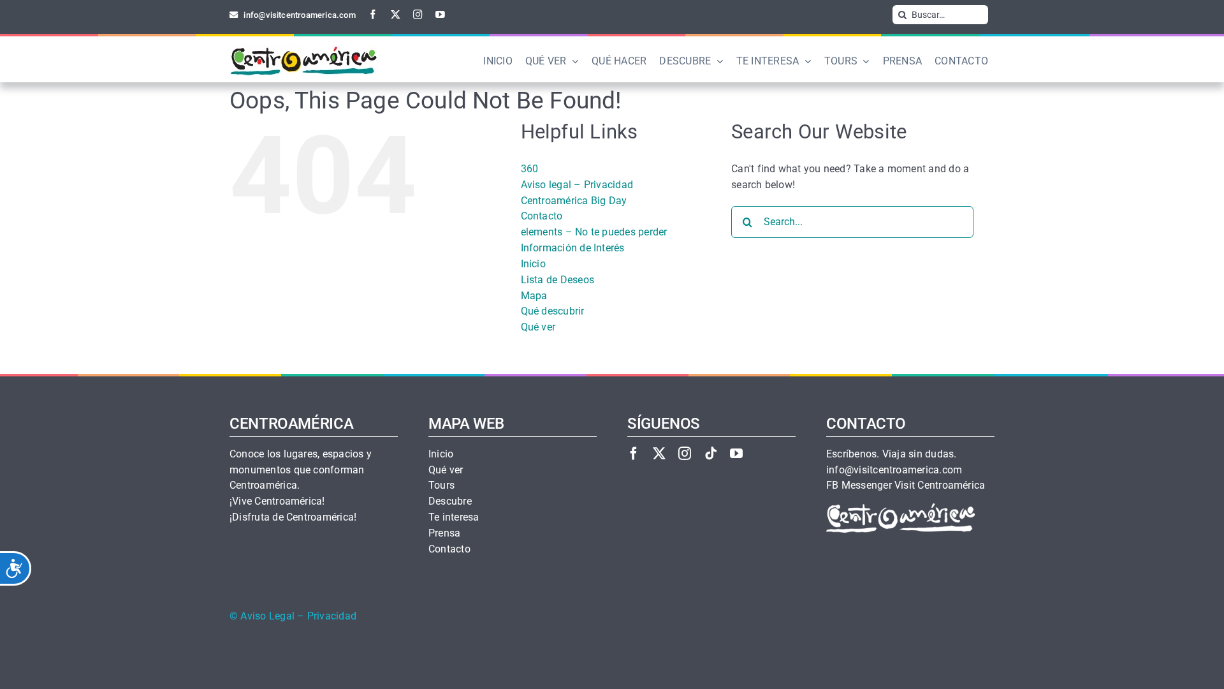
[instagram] (418, 14)
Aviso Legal (267, 616)
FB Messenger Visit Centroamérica (905, 485)
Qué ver (538, 327)
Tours (441, 485)
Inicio (533, 264)
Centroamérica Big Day (574, 201)
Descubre (450, 501)
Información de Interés (573, 248)
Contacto (542, 216)
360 (530, 169)
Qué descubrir (553, 311)
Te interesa (453, 517)
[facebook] (373, 14)
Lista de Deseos (558, 280)
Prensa (444, 533)
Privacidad (331, 616)
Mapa (534, 296)
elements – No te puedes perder (594, 232)
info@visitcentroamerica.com (894, 470)
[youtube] (440, 14)
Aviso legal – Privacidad (577, 185)
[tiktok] (710, 453)
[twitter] (395, 14)
